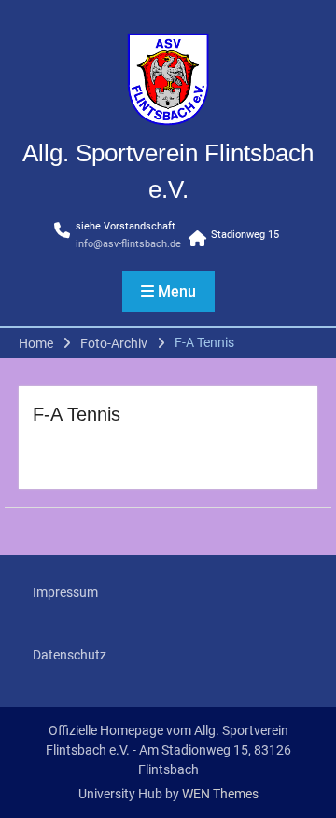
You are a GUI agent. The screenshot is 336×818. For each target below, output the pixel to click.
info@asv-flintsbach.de (128, 244)
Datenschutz (69, 654)
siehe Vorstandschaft (125, 226)
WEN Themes (220, 793)
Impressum (65, 592)
